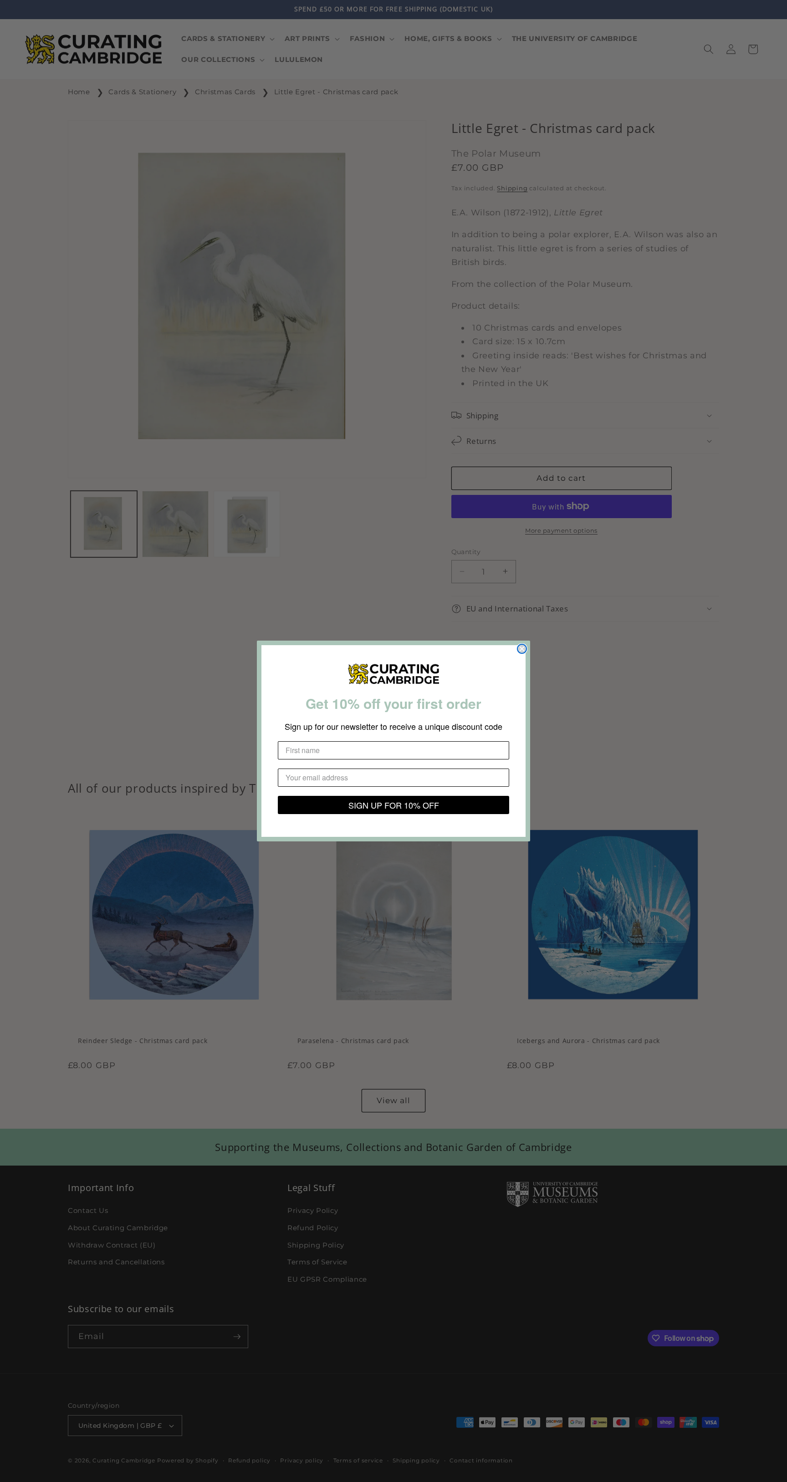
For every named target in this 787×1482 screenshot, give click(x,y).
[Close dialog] (521, 648)
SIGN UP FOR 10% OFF (393, 805)
